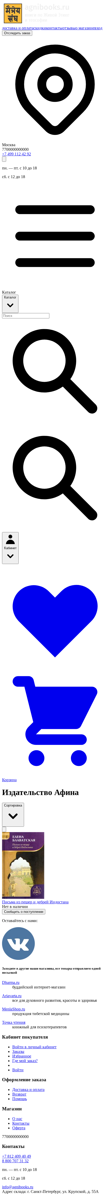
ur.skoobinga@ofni (17, 1187)
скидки (40, 28)
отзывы (68, 28)
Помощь (19, 1099)
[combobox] (25, 315)
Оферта (18, 1128)
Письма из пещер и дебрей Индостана (35, 902)
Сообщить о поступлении (23, 912)
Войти (18, 1070)
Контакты (20, 1123)
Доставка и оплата (28, 1089)
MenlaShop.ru (13, 1009)
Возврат (19, 1094)
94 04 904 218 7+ (16, 1156)
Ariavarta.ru (11, 996)
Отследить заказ (17, 33)
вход (98, 28)
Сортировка (13, 805)
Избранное (21, 1056)
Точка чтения (13, 1022)
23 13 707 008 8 (15, 1161)
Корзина (9, 780)
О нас (17, 1119)
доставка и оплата (18, 28)
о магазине (84, 28)
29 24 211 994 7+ (16, 154)
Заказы (18, 1051)
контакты (54, 28)
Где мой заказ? (25, 1061)
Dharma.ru (10, 982)
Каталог (10, 297)
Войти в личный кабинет (34, 1047)
